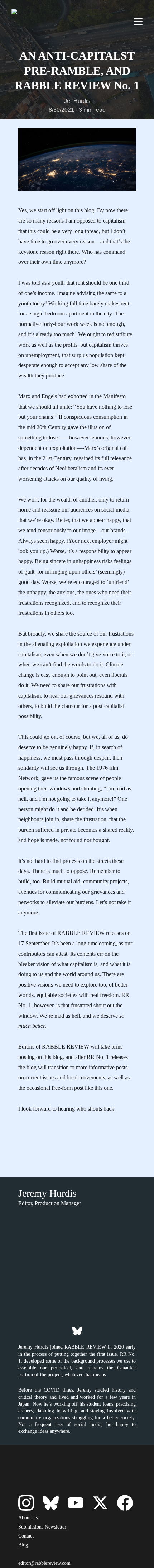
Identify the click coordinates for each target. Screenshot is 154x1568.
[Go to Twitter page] (100, 1503)
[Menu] (138, 21)
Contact (26, 1536)
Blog (23, 1545)
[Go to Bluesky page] (77, 1331)
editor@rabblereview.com (44, 1563)
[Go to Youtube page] (75, 1503)
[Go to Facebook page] (125, 1503)
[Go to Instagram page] (26, 1503)
